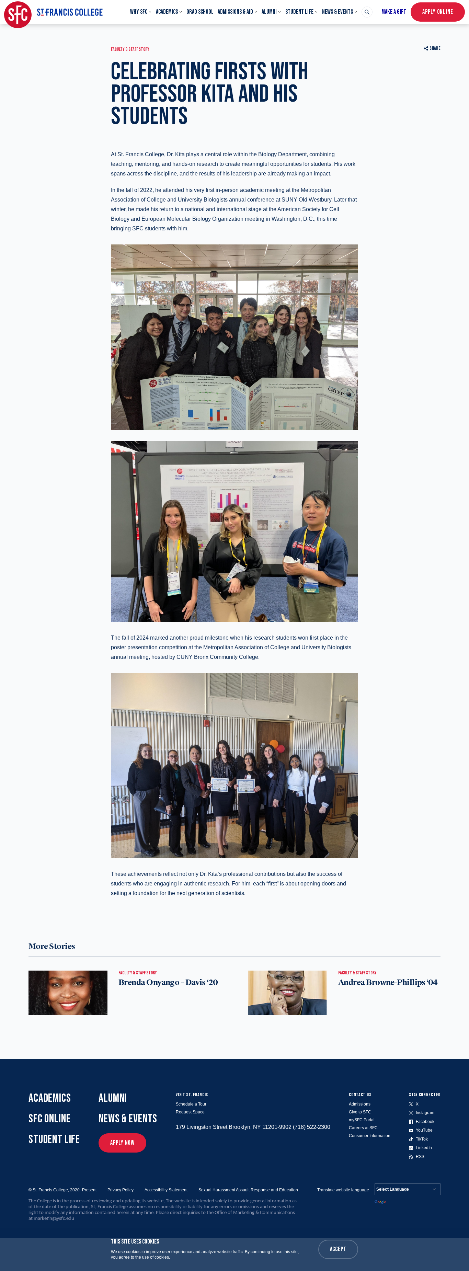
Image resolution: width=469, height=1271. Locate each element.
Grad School (200, 11)
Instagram (425, 1112)
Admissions (359, 1104)
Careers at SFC (363, 1127)
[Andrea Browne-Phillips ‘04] (287, 993)
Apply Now (122, 1142)
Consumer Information (369, 1135)
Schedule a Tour (191, 1104)
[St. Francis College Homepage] (53, 12)
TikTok (422, 1139)
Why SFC (138, 11)
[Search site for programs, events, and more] (367, 12)
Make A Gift (393, 11)
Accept (338, 1249)
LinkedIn (424, 1147)
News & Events (337, 11)
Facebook (425, 1121)
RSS (420, 1156)
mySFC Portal (362, 1120)
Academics (167, 11)
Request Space (190, 1112)
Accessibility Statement (166, 1190)
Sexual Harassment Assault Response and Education (248, 1190)
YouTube (424, 1130)
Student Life (299, 11)
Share (435, 48)
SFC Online (49, 1119)
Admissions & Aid (235, 11)
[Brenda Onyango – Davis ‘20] (67, 993)
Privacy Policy (120, 1190)
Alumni (269, 11)
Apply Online (437, 11)
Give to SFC (360, 1112)
